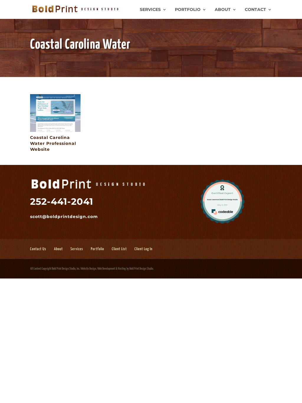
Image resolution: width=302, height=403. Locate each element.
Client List (119, 249)
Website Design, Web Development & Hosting (103, 268)
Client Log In (143, 249)
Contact (255, 9)
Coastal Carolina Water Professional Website (53, 143)
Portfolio (188, 9)
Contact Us (38, 249)
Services (150, 9)
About (223, 9)
